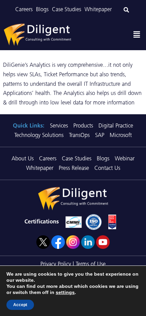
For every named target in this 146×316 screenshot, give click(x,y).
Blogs (42, 9)
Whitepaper (98, 9)
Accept (20, 304)
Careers (24, 9)
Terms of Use (91, 263)
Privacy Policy (55, 263)
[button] (137, 34)
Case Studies (66, 9)
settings (65, 292)
